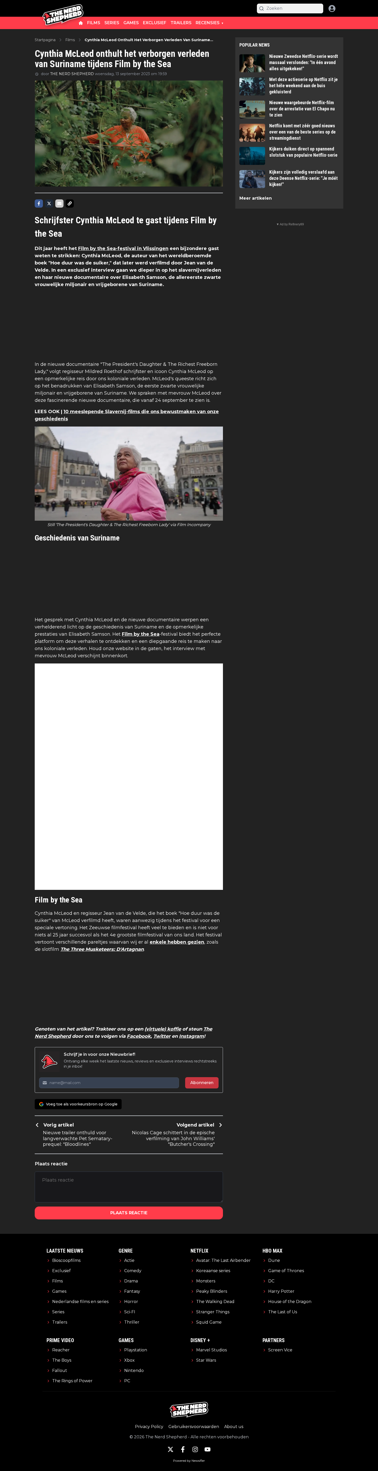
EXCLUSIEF (154, 22)
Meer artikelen (255, 198)
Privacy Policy (149, 1426)
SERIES (111, 22)
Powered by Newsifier (189, 1461)
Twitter (161, 1036)
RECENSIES (208, 22)
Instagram (191, 1036)
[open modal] (332, 8)
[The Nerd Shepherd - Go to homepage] (63, 8)
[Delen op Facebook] (39, 203)
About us (233, 1426)
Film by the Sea (140, 634)
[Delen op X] (49, 203)
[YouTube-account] (207, 1449)
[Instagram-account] (195, 1449)
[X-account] (170, 1449)
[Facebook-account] (183, 1449)
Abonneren (201, 1082)
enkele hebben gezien (177, 942)
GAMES (131, 22)
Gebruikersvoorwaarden (193, 1426)
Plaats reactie (128, 1212)
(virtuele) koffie (163, 1029)
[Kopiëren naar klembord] (70, 203)
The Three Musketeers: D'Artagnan (102, 949)
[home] (80, 23)
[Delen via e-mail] (59, 203)
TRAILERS (181, 22)
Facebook (139, 1036)
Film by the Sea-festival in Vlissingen (123, 248)
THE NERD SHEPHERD (72, 74)
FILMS (93, 22)
